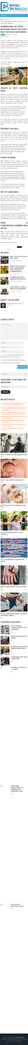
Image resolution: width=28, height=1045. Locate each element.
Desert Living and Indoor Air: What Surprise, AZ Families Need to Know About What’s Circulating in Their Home (14, 408)
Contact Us (10, 1039)
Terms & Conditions (16, 1041)
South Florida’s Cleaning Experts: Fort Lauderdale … (19, 627)
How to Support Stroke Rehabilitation (14, 454)
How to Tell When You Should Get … (13, 480)
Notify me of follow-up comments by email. (14, 360)
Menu (5, 15)
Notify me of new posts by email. (11, 363)
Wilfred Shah (5, 36)
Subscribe (5, 392)
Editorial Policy (18, 1039)
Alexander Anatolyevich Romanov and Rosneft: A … (19, 648)
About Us (4, 1039)
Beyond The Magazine (9, 1037)
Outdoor (3, 34)
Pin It (9, 249)
